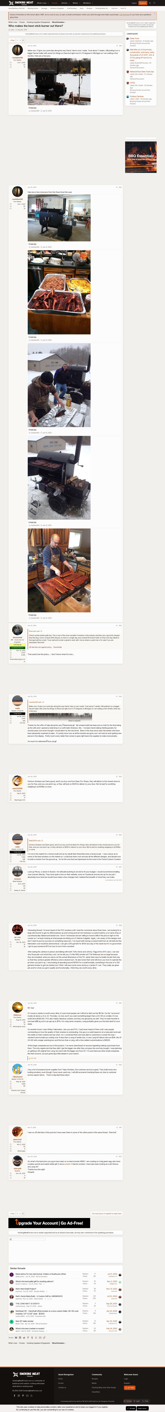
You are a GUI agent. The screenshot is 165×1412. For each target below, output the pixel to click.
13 (48, 1299)
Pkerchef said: (34, 631)
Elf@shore (113, 1284)
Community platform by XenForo (81, 1401)
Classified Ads (40, 1316)
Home (60, 1379)
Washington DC (19, 800)
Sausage (44, 8)
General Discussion (137, 68)
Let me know (124, 14)
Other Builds (38, 1299)
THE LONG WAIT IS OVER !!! (27, 1303)
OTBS (132, 83)
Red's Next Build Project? (26, 1289)
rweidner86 (35, 111)
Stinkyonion (20, 1276)
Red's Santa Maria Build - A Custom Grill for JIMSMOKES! (39, 1296)
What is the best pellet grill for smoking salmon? (35, 1281)
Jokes (39, 1306)
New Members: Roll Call (16, 8)
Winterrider (113, 1313)
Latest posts (132, 34)
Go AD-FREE (129, 1388)
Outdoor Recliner (137, 96)
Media (75, 3)
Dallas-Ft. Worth (19, 890)
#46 (120, 835)
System (129, 1401)
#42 (120, 187)
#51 (120, 1127)
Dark (146, 1401)
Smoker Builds (39, 1291)
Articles (64, 3)
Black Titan (20, 1324)
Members (87, 3)
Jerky (82, 8)
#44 (120, 696)
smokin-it (68, 1164)
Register (127, 1383)
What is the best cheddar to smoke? (30, 1328)
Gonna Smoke (112, 1306)
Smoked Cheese (38, 1331)
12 (45, 1299)
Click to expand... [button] (74, 721)
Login (126, 1379)
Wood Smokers (41, 1276)
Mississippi (21, 1151)
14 (50, 1299)
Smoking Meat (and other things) (104, 1387)
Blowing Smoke (33, 8)
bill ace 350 (113, 1331)
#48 (120, 925)
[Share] (117, 45)
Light (138, 1401)
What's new (41, 3)
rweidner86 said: (35, 702)
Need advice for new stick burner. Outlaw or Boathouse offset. (41, 1274)
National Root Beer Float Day (142, 71)
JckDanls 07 (112, 1276)
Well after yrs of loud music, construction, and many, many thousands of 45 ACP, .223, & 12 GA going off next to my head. (142, 54)
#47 (120, 867)
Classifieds (96, 1392)
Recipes (89, 8)
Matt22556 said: (35, 841)
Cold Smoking (71, 8)
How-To (123, 8)
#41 (120, 46)
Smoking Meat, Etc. (102, 8)
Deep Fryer (134, 38)
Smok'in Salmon (21, 1284)
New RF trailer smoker (24, 1321)
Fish (40, 1284)
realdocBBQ (20, 1316)
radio (12, 30)
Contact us (62, 1387)
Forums (54, 3)
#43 (120, 625)
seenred (19, 1291)
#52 (120, 1156)
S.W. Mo (22, 723)
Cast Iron (114, 8)
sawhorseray (20, 1306)
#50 (120, 1065)
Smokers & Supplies (57, 8)
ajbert (18, 1331)
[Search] (154, 3)
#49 (120, 1003)
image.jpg (32, 108)
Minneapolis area (19, 1026)
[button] (48, 2)
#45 (120, 776)
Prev (13, 40)
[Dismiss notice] (154, 14)
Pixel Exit (111, 1401)
